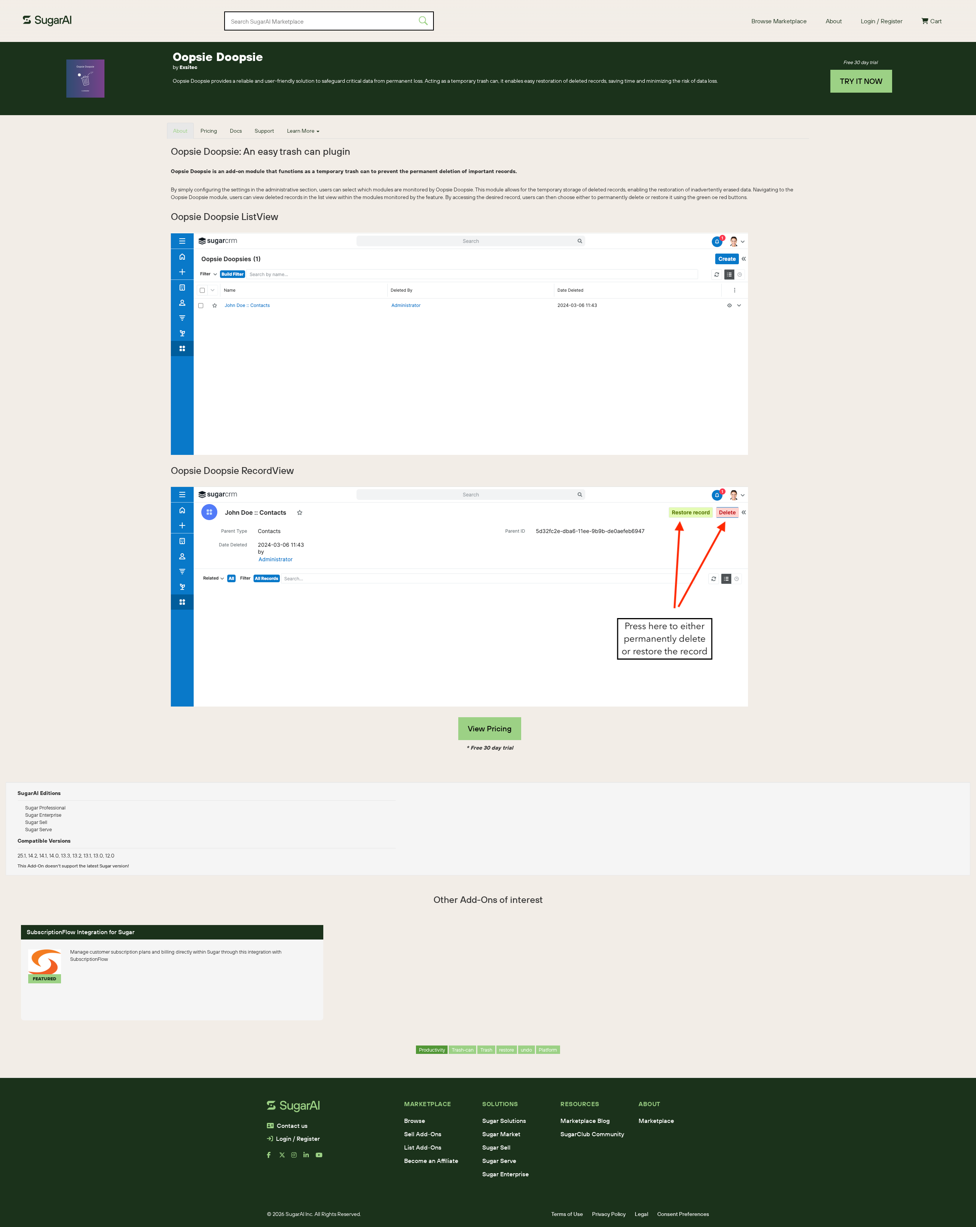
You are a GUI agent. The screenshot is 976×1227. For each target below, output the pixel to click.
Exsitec (188, 67)
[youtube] (322, 1158)
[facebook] (273, 1158)
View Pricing (490, 728)
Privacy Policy (609, 1214)
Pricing (209, 130)
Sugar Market (501, 1134)
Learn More (301, 130)
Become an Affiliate (431, 1160)
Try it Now (861, 81)
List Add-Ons (422, 1147)
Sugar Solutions (504, 1120)
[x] (285, 1158)
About (834, 21)
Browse (414, 1120)
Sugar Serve (499, 1160)
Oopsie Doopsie (218, 56)
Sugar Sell (496, 1147)
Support (264, 130)
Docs (236, 130)
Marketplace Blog (585, 1120)
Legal (641, 1214)
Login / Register (881, 21)
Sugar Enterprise (505, 1174)
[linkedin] (309, 1158)
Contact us (292, 1125)
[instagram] (297, 1158)
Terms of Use (567, 1214)
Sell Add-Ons (422, 1134)
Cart (936, 21)
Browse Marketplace (779, 21)
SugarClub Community (592, 1134)
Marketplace (656, 1120)
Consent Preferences (683, 1214)
